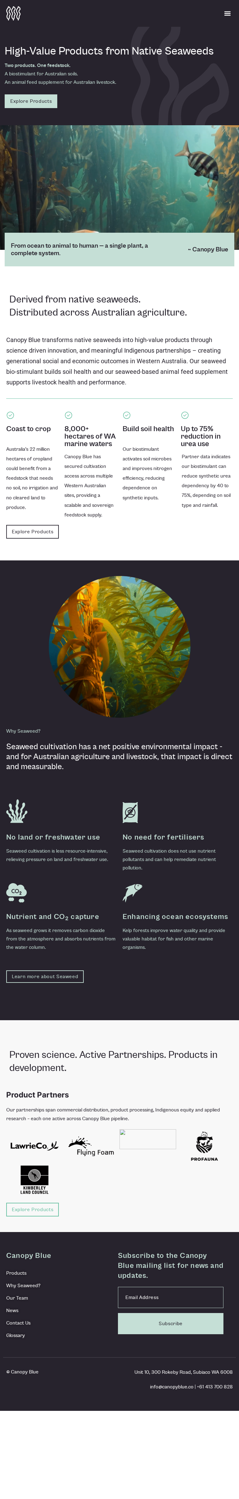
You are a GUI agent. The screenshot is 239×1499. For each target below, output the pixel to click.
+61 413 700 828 (215, 1386)
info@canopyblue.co (172, 1386)
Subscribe (171, 1323)
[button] (228, 13)
